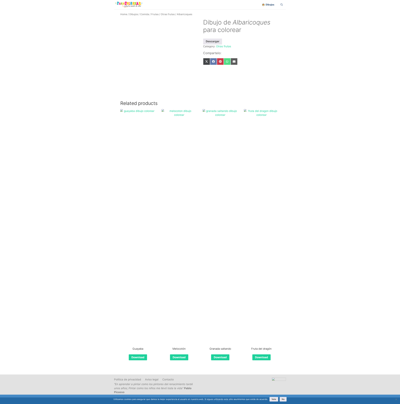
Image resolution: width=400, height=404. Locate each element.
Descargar (212, 41)
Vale (274, 399)
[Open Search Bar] (281, 4)
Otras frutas (168, 14)
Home (123, 14)
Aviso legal (151, 379)
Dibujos (133, 14)
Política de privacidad (127, 379)
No (283, 399)
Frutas (155, 14)
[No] (396, 399)
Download (137, 357)
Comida (144, 14)
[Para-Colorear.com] (130, 4)
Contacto (168, 379)
